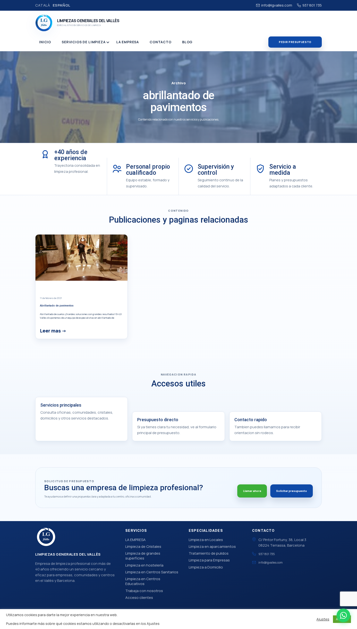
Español (61, 5)
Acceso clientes (139, 597)
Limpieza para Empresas (209, 560)
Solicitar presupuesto (291, 491)
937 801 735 (312, 5)
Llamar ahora (252, 491)
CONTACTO (160, 42)
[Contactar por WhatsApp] (343, 615)
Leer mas (50, 331)
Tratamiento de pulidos (209, 553)
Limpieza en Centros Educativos (142, 581)
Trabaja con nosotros (144, 590)
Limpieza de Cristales (143, 546)
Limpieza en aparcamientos (212, 546)
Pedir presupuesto (295, 42)
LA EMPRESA (127, 42)
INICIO (45, 42)
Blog (187, 42)
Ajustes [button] (322, 619)
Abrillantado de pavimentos (57, 305)
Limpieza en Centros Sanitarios (151, 572)
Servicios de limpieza (84, 42)
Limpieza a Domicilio (206, 567)
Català (42, 5)
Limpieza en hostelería (144, 565)
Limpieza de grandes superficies (142, 556)
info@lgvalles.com (276, 5)
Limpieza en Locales (206, 539)
